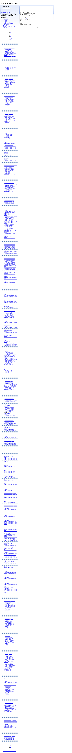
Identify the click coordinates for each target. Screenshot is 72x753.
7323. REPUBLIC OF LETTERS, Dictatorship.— (10, 267)
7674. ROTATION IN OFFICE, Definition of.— (10, 726)
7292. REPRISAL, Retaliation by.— (9, 228)
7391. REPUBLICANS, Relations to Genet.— (9, 361)
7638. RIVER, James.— (8, 687)
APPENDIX (7, 750)
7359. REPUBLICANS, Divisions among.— (9, 316)
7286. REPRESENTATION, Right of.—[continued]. (10, 221)
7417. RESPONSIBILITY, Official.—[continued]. (10, 389)
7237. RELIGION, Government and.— (9, 166)
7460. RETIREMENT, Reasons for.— (9, 442)
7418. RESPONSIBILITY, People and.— (9, 390)
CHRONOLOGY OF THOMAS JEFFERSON (9, 23)
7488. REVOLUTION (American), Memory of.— (10, 481)
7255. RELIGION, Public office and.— (9, 185)
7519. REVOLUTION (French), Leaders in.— (10, 534)
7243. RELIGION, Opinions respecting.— (9, 172)
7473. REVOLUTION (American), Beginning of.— (10, 458)
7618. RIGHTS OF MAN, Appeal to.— (9, 664)
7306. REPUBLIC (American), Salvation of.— (10, 246)
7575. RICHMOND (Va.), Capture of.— (9, 610)
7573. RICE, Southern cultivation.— (9, 608)
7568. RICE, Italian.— (7, 603)
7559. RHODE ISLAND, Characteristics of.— (10, 593)
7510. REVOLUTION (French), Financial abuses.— (10, 521)
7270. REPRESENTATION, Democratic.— (9, 202)
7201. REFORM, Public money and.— (9, 121)
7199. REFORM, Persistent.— (8, 119)
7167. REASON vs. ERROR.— (8, 81)
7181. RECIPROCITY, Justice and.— (9, 98)
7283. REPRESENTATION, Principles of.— (9, 218)
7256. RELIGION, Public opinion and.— (9, 186)
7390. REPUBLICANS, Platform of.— (9, 360)
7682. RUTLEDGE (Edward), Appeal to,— (9, 736)
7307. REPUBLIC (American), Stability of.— (9, 247)
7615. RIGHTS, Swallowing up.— (9, 658)
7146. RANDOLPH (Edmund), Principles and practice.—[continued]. (9, 56)
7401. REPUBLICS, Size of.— (8, 372)
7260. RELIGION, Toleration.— (8, 190)
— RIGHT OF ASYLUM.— (8, 622)
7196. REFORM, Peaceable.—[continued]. (9, 116)
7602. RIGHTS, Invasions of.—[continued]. (9, 642)
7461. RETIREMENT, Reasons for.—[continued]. (10, 443)
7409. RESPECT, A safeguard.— (8, 381)
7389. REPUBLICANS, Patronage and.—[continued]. (10, 359)
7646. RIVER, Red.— (7, 695)
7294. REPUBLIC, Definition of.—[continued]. (10, 230)
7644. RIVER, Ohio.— (7, 693)
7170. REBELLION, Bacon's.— (8, 84)
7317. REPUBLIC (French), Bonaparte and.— (10, 260)
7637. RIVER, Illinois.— (8, 686)
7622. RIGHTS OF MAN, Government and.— (10, 668)
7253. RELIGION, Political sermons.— (9, 183)
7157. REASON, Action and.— (8, 70)
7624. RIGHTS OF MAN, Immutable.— (9, 670)
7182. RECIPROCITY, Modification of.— (9, 99)
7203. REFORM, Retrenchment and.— (9, 123)
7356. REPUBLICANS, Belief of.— (9, 313)
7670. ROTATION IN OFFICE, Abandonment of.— (10, 721)
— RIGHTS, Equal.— (7, 636)
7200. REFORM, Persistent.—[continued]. (9, 120)
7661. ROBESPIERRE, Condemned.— (9, 711)
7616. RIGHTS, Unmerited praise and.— (9, 659)
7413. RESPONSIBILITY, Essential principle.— (10, 385)
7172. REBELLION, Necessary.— (9, 86)
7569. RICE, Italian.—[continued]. (9, 604)
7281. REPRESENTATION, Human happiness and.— (10, 216)
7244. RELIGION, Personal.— (8, 173)
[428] (26, 18)
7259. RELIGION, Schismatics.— (9, 189)
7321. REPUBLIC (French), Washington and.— (10, 264)
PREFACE (6, 21)
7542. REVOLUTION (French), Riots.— (9, 568)
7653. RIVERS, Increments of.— (9, 703)
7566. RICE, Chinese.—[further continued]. (9, 601)
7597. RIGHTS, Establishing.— (8, 637)
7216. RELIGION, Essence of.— (9, 138)
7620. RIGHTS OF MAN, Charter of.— (9, 666)
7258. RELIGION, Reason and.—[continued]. (10, 188)
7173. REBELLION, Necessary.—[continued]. (10, 87)
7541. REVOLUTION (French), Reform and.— (10, 567)
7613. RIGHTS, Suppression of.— (9, 656)
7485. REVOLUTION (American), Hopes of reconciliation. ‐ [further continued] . (9, 477)
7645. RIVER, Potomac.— (8, 694)
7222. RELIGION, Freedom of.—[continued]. (10, 146)
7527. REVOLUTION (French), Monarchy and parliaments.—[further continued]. (10, 547)
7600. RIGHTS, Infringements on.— (9, 640)
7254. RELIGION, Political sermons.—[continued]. (10, 184)
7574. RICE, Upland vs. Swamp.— (9, 609)
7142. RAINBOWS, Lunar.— (8, 51)
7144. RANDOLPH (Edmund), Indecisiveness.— (10, 53)
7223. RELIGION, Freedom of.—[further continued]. (10, 147)
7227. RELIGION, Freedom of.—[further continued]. (10, 152)
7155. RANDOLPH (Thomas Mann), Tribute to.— (10, 67)
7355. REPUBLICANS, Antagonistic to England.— (10, 312)
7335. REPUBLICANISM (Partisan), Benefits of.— (10, 285)
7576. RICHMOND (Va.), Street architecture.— (10, 611)
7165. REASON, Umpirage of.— (9, 79)
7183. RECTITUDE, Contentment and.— (9, 101)
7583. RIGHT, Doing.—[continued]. (9, 619)
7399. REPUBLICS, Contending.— (9, 370)
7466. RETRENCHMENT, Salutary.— (9, 449)
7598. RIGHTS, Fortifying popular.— (9, 638)
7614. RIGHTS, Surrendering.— (9, 657)
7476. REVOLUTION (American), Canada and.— (10, 463)
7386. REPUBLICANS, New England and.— (9, 355)
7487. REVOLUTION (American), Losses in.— (10, 480)
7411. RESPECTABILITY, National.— (9, 383)
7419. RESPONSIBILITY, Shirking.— (9, 391)
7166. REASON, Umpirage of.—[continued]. (9, 80)
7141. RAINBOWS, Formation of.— (9, 50)
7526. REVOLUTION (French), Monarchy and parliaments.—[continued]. (10, 545)
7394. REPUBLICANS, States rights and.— (9, 364)
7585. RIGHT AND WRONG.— (8, 621)
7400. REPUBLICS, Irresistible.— (9, 371)
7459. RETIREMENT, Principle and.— (9, 441)
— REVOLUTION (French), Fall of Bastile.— (10, 512)
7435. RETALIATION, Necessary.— (9, 410)
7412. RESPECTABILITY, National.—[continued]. (10, 384)
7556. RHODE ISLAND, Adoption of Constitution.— (10, 589)
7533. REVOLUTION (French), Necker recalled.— (10, 556)
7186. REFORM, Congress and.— (9, 105)
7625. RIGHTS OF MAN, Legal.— (9, 671)
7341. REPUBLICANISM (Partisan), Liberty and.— (10, 292)
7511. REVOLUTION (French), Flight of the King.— (10, 522)
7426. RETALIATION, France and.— (9, 399)
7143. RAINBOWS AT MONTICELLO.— (9, 52)
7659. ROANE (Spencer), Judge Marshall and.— (10, 709)
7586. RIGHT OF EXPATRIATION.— (9, 623)
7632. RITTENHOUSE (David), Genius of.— (10, 679)
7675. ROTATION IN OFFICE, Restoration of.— (10, 727)
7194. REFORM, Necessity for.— (9, 114)
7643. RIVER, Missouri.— (8, 692)
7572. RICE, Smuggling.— (8, 607)
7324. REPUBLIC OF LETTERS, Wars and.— (10, 268)
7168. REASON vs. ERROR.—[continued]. (9, 82)
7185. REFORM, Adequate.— (8, 104)
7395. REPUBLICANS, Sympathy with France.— (10, 365)
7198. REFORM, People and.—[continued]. (9, 118)
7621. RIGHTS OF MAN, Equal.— (9, 667)
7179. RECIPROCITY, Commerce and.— (9, 96)
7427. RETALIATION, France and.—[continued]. (10, 400)
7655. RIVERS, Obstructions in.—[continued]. (10, 705)
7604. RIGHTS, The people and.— (9, 645)
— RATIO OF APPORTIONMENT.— (9, 68)
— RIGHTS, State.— (7, 655)
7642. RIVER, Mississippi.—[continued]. (9, 691)
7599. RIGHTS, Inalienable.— (8, 639)
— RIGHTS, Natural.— (8, 644)
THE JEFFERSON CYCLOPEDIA (7, 25)
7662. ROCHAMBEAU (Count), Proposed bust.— (10, 712)
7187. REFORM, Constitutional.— (9, 106)
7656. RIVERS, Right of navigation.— (9, 706)
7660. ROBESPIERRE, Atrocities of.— (9, 710)
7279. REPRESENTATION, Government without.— (10, 213)
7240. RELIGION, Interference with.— (9, 169)
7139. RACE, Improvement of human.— (9, 48)
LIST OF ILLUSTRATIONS (7, 22)
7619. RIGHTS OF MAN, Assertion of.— (9, 665)
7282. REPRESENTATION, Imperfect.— (9, 217)
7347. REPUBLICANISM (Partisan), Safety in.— (10, 301)
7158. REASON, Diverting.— (8, 71)
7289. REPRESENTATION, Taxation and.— (9, 225)
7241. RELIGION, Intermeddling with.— (9, 170)
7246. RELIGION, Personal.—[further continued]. (10, 175)
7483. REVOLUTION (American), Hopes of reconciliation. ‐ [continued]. (9, 474)
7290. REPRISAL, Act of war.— (8, 226)
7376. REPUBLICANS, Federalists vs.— (9, 343)
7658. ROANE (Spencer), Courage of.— (9, 708)
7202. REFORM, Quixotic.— (8, 122)
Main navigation (11, 0)
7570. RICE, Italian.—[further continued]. (9, 605)
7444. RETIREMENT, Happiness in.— (9, 421)
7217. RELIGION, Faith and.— (8, 139)
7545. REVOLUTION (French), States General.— (10, 572)
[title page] (6, 20)
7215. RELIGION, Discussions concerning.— (10, 137)
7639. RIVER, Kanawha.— (8, 688)
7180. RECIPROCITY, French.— (9, 97)
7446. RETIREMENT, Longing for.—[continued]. (10, 423)
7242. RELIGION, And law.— (8, 171)
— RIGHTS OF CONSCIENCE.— (9, 663)
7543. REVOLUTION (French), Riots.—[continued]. (10, 569)
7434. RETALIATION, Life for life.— (9, 409)
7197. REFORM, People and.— (8, 117)
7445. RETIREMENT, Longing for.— (9, 422)
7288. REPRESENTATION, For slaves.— (9, 224)
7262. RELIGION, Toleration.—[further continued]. (10, 192)
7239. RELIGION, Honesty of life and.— (9, 168)
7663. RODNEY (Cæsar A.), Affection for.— (9, 713)
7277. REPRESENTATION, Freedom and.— (9, 211)
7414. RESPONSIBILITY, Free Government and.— (10, 386)
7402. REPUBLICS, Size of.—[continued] (9, 373)
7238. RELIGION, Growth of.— (9, 167)
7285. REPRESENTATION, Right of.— (9, 220)
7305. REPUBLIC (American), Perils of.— (9, 245)
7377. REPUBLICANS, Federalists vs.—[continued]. (10, 344)
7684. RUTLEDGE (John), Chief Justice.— (9, 738)
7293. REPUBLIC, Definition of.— (9, 229)
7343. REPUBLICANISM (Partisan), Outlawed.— (10, 295)
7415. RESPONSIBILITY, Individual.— (9, 387)
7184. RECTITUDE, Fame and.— (9, 102)
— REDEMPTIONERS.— (8, 103)
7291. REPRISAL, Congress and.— (9, 227)
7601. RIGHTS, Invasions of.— (8, 641)
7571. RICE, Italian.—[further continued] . (9, 606)
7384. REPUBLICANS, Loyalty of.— (9, 353)
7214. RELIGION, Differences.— (9, 136)
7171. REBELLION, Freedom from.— (9, 85)
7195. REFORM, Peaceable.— (8, 115)
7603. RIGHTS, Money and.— (8, 643)
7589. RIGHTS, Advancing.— (8, 626)
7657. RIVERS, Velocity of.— (8, 707)
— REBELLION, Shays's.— (8, 88)
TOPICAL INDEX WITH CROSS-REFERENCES (9, 751)
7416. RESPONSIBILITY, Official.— (9, 388)
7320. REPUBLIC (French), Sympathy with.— (10, 263)
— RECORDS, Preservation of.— (9, 100)
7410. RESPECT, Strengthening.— (9, 382)
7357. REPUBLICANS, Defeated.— (9, 314)
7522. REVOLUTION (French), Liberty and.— (10, 538)
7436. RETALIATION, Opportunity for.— (9, 411)
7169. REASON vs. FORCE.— (8, 83)
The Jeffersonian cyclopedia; (5, 12)
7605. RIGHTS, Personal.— (8, 646)
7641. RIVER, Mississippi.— (8, 690)
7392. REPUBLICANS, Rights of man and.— (9, 362)
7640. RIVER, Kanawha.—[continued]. (9, 689)
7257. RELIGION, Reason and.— (9, 187)
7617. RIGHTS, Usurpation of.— (9, 660)
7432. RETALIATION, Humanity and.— (9, 407)
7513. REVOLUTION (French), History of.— (10, 525)
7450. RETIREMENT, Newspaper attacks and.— (10, 429)
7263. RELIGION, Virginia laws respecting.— (10, 193)
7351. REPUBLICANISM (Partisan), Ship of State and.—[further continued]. (10, 307)
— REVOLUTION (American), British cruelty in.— (10, 462)
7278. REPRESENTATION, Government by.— (10, 212)
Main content (7, 0)
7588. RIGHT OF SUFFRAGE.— (9, 625)
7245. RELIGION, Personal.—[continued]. (9, 174)
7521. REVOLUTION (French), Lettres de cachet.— (10, 537)
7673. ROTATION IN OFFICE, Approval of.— (10, 725)
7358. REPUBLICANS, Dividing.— (9, 315)
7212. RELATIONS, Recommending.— (9, 134)
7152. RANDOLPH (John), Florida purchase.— (10, 63)
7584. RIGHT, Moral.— (8, 620)
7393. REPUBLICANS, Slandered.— (9, 363)
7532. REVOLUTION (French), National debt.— (10, 555)
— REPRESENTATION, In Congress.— (9, 201)
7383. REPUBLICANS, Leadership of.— (9, 352)
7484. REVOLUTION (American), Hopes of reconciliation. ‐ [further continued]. (9, 476)
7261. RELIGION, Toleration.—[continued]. (9, 191)
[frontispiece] (6, 19)
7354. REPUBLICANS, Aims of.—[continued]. (10, 311)
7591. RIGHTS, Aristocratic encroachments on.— (10, 628)
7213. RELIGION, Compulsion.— (9, 135)
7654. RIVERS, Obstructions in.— (9, 704)
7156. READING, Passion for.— (8, 69)
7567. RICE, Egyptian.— (8, 602)
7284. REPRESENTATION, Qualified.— (9, 219)
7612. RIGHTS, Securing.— (8, 654)
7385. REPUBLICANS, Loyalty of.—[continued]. (10, 354)
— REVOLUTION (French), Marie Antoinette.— (10, 539)
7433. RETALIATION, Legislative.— (9, 408)
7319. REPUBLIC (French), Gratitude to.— (9, 262)
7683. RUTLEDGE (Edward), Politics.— (9, 737)
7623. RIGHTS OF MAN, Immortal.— (9, 669)
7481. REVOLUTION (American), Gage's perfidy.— (10, 471)
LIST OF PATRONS (6, 24)
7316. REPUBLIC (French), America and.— (9, 259)
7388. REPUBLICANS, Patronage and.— (9, 358)
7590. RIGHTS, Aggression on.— (9, 627)
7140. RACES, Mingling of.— (8, 49)
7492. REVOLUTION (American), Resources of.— (10, 487)
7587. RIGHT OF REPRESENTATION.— (9, 624)
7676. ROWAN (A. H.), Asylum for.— (9, 728)
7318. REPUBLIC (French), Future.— (9, 261)
